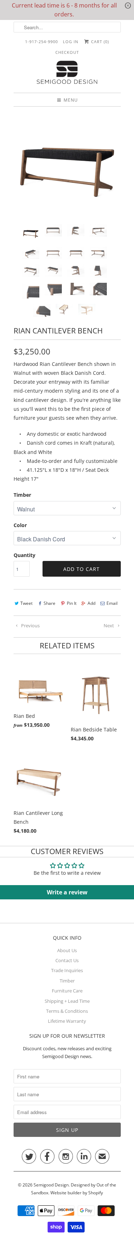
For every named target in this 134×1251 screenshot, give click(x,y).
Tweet (26, 603)
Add (91, 603)
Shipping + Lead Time (67, 1001)
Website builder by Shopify (76, 1193)
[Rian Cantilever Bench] (67, 165)
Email (112, 603)
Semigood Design (51, 1185)
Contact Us (67, 960)
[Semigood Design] (67, 73)
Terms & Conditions (67, 1011)
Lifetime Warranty (67, 1021)
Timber (22, 494)
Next (109, 625)
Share (49, 603)
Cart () (99, 41)
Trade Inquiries (67, 970)
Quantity (24, 555)
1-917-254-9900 (41, 41)
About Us (67, 950)
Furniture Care (67, 990)
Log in (70, 41)
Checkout (67, 52)
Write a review (67, 892)
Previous (30, 625)
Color (20, 525)
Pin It (71, 603)
